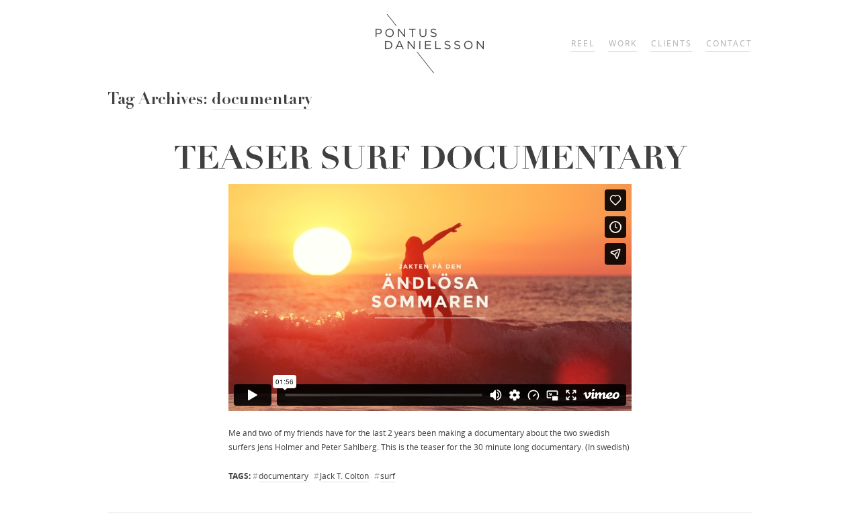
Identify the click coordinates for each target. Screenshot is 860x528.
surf (387, 476)
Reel (583, 43)
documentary (283, 476)
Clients (671, 43)
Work (623, 43)
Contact (729, 43)
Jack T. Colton (344, 476)
